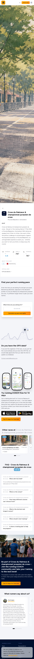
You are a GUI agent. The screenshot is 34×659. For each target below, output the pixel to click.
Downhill (28, 251)
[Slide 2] (15, 628)
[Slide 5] (19, 628)
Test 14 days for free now (11, 419)
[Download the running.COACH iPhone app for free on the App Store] (8, 413)
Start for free (25, 2)
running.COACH (6, 643)
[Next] (30, 445)
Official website (6, 271)
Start (3, 646)
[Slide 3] (18, 455)
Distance (7, 251)
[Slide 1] (15, 455)
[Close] (29, 652)
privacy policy (13, 655)
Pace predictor (22, 646)
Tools (20, 643)
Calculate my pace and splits (17, 313)
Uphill (17, 251)
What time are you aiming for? (12, 305)
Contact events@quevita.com (9, 358)
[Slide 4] (19, 455)
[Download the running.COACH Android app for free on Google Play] (25, 413)
